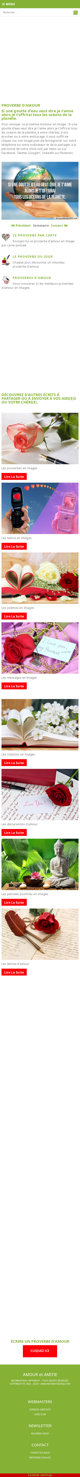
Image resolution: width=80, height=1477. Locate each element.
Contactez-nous (40, 1452)
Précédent (23, 225)
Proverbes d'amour (32, 278)
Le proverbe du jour (33, 257)
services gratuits (40, 1409)
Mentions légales (40, 1457)
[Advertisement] (40, 58)
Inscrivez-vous (40, 1433)
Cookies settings (40, 1475)
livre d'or (40, 1414)
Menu (10, 4)
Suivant (57, 225)
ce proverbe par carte (35, 235)
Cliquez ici (40, 1351)
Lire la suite (14, 477)
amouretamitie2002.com (55, 1383)
